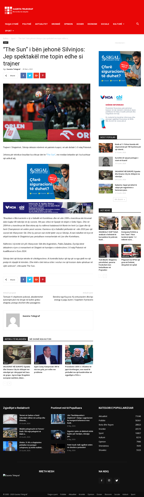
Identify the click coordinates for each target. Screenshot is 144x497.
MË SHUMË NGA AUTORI (40, 339)
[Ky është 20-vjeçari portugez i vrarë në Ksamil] (106, 161)
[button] (137, 24)
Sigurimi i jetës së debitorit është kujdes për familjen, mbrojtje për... (80, 433)
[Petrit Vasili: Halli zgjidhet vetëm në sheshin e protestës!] (58, 448)
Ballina (5, 38)
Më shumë (119, 199)
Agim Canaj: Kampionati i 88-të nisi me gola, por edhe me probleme (46, 369)
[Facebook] (101, 480)
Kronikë (56, 24)
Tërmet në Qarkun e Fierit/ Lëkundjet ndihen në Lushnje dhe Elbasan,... (32, 417)
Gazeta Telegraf (13, 69)
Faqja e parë (11, 24)
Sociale (105, 24)
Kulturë (117, 24)
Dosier (80, 24)
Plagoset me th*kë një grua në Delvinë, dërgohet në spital (130, 262)
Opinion (68, 24)
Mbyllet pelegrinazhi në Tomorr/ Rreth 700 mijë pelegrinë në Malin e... (31, 431)
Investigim (103, 229)
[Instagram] (109, 480)
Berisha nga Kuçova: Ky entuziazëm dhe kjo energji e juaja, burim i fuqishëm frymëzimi (73, 298)
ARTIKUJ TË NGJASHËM (15, 339)
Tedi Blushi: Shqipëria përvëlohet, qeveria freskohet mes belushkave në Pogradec (108, 265)
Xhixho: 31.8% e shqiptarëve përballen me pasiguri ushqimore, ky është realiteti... (31, 445)
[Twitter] (117, 480)
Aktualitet (41, 24)
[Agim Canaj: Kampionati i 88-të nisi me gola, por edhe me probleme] (48, 354)
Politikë (26, 24)
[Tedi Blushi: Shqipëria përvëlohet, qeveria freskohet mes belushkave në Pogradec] (108, 251)
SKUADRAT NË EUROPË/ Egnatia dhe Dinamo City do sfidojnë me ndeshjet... (127, 174)
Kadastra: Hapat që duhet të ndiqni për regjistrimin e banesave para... (126, 187)
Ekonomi (92, 24)
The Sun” (51, 154)
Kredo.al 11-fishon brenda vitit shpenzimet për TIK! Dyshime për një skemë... (128, 146)
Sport (8, 30)
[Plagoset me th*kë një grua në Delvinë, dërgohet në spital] (131, 251)
